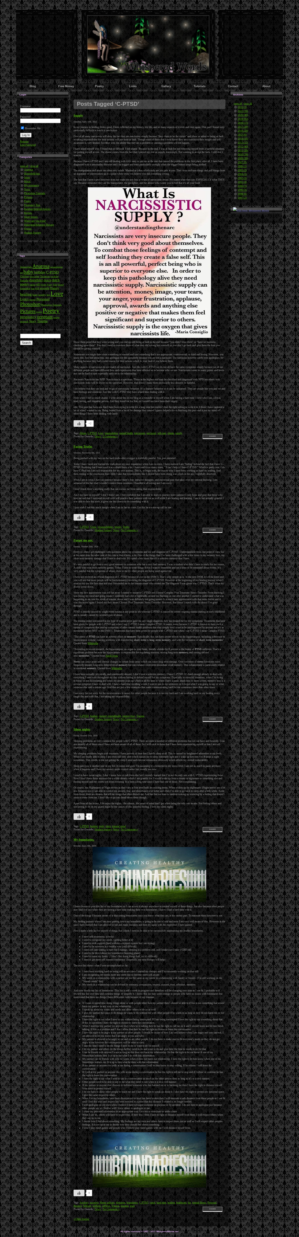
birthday (40, 272)
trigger (117, 526)
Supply (78, 115)
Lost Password (28, 144)
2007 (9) (242, 162)
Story (32, 321)
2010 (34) (243, 154)
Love (57, 293)
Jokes (27, 177)
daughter (36, 280)
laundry (42, 295)
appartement (56, 267)
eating (33, 285)
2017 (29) (243, 126)
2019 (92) (243, 119)
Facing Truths (83, 446)
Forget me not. (83, 540)
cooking (54, 276)
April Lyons (112, 655)
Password (25, 116)
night (101, 826)
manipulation (111, 433)
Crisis (93, 526)
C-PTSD (52, 272)
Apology (83, 1202)
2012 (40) (243, 146)
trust (132, 1205)
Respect (78, 1205)
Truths (126, 526)
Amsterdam (26, 267)
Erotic (43, 285)
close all (34, 166)
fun (33, 288)
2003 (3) (242, 178)
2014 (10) (243, 138)
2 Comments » (110, 436)
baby (28, 272)
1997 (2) (242, 197)
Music (27, 181)
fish (55, 285)
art (21, 272)
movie (32, 299)
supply (178, 433)
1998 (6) (242, 193)
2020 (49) (243, 115)
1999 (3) (242, 189)
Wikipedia (93, 643)
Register (24, 141)
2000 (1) (242, 186)
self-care (161, 433)
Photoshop (30, 304)
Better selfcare (107, 1202)
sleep (108, 826)
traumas (125, 1205)
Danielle (24, 280)
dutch (47, 280)
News (27, 189)
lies (48, 295)
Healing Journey (32, 232)
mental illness (199, 1202)
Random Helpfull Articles (37, 209)
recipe (56, 317)
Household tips (32, 173)
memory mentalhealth (110, 716)
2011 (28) (243, 150)
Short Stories (31, 216)
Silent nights (82, 729)
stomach (24, 321)
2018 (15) (243, 122)
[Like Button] (79, 423)
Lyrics (24, 299)
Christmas (45, 276)
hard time (161, 1202)
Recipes (28, 212)
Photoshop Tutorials (34, 193)
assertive (94, 1202)
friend (61, 285)
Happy (54, 288)
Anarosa (28, 169)
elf (38, 284)
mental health (126, 433)
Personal (43, 299)
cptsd (152, 1202)
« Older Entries (81, 1219)
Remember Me (32, 128)
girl (37, 288)
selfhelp (97, 1205)
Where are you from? (35, 220)
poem (39, 312)
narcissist (151, 433)
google (44, 288)
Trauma (42, 321)
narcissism (139, 433)
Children (24, 276)
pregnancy (28, 317)
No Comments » (129, 530)
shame (170, 433)
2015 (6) (242, 134)
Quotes (28, 228)
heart (34, 295)
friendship (25, 288)
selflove (106, 1205)
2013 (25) (243, 142)
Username (25, 106)
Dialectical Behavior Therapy (39, 224)
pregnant (45, 316)
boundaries (132, 1202)
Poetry (27, 201)
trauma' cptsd (119, 826)
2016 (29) (243, 130)
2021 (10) (243, 111)
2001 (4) (242, 182)
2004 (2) (242, 174)
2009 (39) (243, 158)
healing (26, 294)
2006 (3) (242, 166)
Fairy (50, 285)
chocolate (34, 276)
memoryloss (128, 716)
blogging (120, 1202)
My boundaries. (84, 839)
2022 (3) (242, 107)
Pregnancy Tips (32, 205)
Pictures (28, 197)
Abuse (82, 433)
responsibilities (105, 526)
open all (24, 166)
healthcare (181, 1202)
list (189, 1202)
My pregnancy (31, 185)
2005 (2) (242, 170)
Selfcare (87, 1205)
